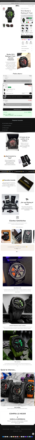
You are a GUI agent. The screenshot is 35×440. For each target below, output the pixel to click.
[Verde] (26, 22)
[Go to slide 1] (15, 423)
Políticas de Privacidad (6, 429)
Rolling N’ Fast (18, 438)
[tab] (27, 49)
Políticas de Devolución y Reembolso (26, 429)
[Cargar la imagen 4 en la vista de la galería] (11, 25)
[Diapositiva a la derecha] (19, 411)
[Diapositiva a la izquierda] (16, 411)
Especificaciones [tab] (24, 46)
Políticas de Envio (15, 431)
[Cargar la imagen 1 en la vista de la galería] (4, 25)
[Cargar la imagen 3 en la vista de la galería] (8, 25)
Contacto (20, 431)
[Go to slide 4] (19, 423)
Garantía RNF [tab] (24, 50)
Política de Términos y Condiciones (15, 429)
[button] (2, 6)
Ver (30, 93)
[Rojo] (28, 22)
